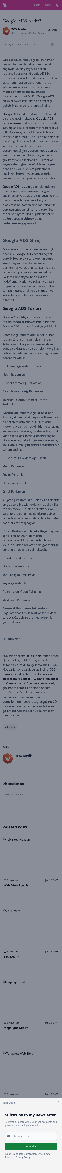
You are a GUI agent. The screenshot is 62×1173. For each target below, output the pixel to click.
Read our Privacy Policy (17, 1157)
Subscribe (31, 1146)
